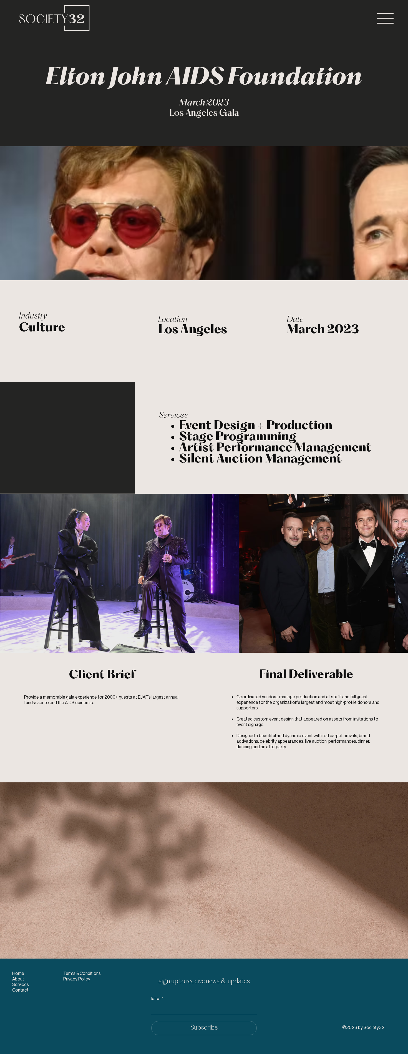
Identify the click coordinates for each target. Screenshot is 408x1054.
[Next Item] (399, 573)
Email (157, 998)
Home (18, 973)
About (18, 979)
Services (20, 984)
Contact (20, 990)
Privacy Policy (76, 979)
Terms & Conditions (82, 973)
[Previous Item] (9, 573)
